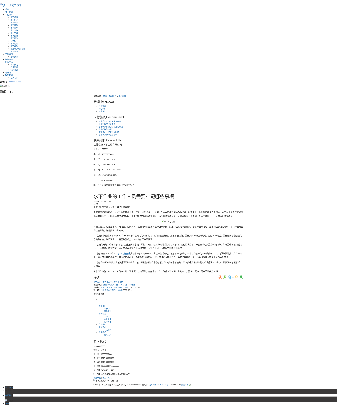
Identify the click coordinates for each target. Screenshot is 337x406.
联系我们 (9, 75)
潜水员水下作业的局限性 (109, 132)
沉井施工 (14, 41)
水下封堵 (14, 30)
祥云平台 (185, 384)
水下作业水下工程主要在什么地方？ (115, 287)
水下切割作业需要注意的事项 (111, 126)
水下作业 (97, 282)
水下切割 (14, 19)
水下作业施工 (106, 282)
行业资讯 (14, 67)
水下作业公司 (117, 282)
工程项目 (9, 14)
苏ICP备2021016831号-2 (159, 384)
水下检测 (14, 38)
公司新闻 (14, 64)
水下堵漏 (14, 22)
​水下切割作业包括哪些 (108, 134)
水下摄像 (14, 25)
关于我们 (9, 12)
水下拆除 (14, 27)
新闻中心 (9, 62)
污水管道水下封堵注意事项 (110, 121)
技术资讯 (14, 69)
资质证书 (107, 311)
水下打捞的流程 (105, 129)
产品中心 (102, 324)
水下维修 (14, 46)
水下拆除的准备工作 (107, 124)
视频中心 (9, 59)
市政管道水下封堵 (18, 48)
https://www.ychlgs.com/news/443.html (119, 284)
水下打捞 (14, 17)
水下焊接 (14, 43)
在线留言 (9, 72)
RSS (104, 377)
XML (109, 377)
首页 (7, 9)
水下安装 (14, 33)
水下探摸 (14, 35)
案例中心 (102, 327)
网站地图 (97, 377)
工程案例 (9, 54)
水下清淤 (14, 51)
